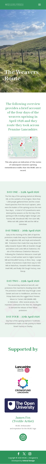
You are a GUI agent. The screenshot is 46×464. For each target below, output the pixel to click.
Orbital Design (28, 461)
